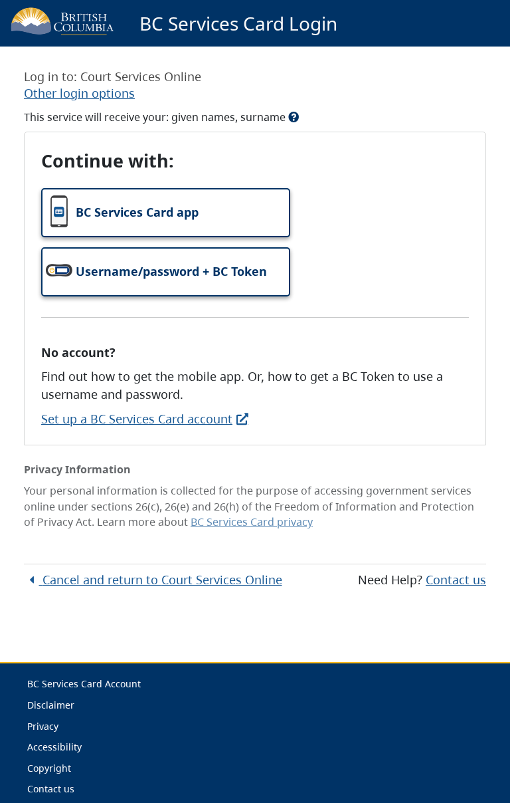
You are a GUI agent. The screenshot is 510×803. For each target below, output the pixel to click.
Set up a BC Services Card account (136, 419)
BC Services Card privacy (252, 522)
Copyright (49, 768)
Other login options (79, 93)
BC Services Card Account (84, 683)
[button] (165, 212)
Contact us (456, 580)
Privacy (42, 726)
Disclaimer (50, 705)
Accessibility (54, 747)
